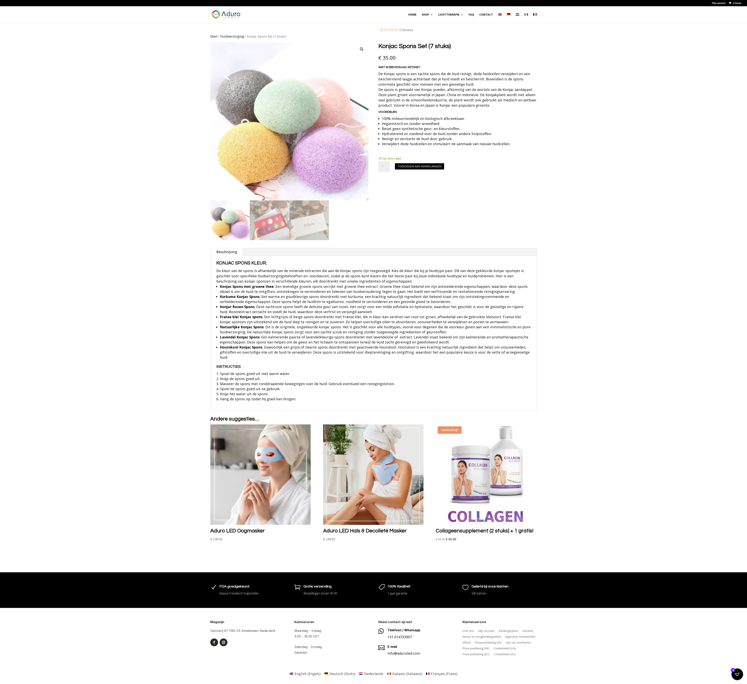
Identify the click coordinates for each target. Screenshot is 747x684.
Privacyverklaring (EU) (475, 654)
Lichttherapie (448, 14)
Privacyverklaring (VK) (475, 648)
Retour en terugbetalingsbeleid (481, 636)
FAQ (471, 14)
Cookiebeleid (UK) (505, 648)
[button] (361, 49)
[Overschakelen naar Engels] (500, 18)
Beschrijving (226, 251)
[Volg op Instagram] (223, 642)
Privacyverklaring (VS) (488, 642)
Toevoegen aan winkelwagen (419, 166)
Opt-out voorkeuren (518, 642)
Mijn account (718, 3)
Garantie (528, 631)
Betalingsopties (508, 631)
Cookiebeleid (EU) (505, 654)
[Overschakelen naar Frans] (535, 18)
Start (213, 36)
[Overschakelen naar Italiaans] (526, 18)
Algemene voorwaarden (520, 636)
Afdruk (466, 642)
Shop (425, 14)
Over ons (468, 631)
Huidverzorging (232, 36)
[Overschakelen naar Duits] (508, 18)
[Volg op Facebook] (214, 642)
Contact (486, 14)
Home (412, 14)
